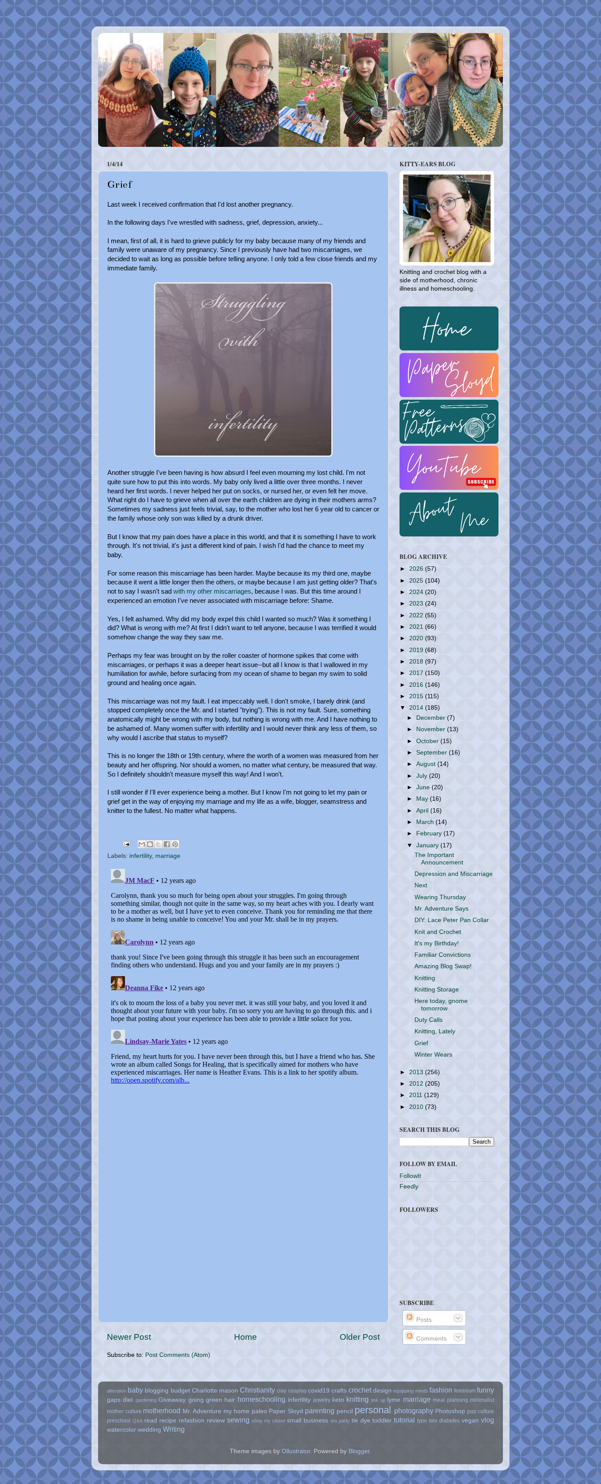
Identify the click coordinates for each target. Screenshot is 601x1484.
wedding (149, 1429)
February (429, 833)
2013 (417, 1072)
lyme (393, 1399)
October (428, 741)
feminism (465, 1391)
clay (281, 1391)
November (431, 729)
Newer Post (129, 1337)
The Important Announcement (438, 858)
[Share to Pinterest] (175, 844)
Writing (174, 1429)
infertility (140, 856)
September (432, 752)
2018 (417, 661)
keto (338, 1399)
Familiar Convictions (442, 955)
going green (205, 1399)
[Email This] (141, 844)
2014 (417, 707)
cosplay (297, 1391)
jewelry (321, 1400)
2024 (417, 592)
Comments (430, 1338)
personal (373, 1409)
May (423, 798)
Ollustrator (296, 1451)
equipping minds (410, 1390)
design (382, 1390)
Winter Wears (433, 1054)
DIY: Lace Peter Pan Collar (451, 920)
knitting (357, 1399)
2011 (416, 1095)
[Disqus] (243, 975)
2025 (417, 580)
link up (378, 1400)
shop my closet (268, 1420)
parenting (319, 1411)
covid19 (319, 1390)
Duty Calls (428, 1020)
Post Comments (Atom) (177, 1355)
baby (135, 1390)
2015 (417, 696)
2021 (417, 626)
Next (420, 885)
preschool (119, 1421)
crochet (359, 1390)
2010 (417, 1107)
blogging (157, 1390)
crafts (339, 1390)
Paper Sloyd (286, 1411)
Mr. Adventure (202, 1411)
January (428, 845)
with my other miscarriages (212, 591)
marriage (167, 856)
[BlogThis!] (150, 844)
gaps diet (120, 1399)
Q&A (137, 1420)
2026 (417, 568)
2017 (417, 673)
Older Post (360, 1337)
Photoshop (450, 1411)
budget (180, 1390)
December (431, 718)
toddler (382, 1420)
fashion (440, 1390)
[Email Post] (125, 843)
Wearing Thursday (440, 897)
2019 (417, 650)
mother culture (124, 1411)
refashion (192, 1420)
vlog (487, 1420)
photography (413, 1411)
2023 (417, 603)
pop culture (481, 1411)
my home (237, 1411)
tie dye (361, 1420)
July (422, 776)
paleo (259, 1411)
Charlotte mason (215, 1390)
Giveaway (172, 1399)
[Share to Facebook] (166, 844)
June (424, 787)
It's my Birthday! (436, 943)
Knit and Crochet (437, 932)
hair (229, 1399)
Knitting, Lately (434, 1031)
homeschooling (262, 1399)
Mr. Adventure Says (441, 908)
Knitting (424, 978)
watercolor (121, 1429)
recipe (167, 1420)
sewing (238, 1420)
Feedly (408, 1186)
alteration (116, 1390)
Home (245, 1337)
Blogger (359, 1451)
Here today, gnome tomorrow (441, 1004)
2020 (417, 638)
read (150, 1420)
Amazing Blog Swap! (443, 966)
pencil (345, 1411)
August (426, 764)
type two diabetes (438, 1421)
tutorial (404, 1420)
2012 (417, 1083)
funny (485, 1390)
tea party (340, 1420)
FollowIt (410, 1176)
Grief (421, 1043)
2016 (417, 685)
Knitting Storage (436, 989)
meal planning (450, 1400)
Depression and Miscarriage (453, 874)
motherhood (161, 1411)
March (426, 822)
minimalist (482, 1400)
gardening (146, 1400)
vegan (470, 1420)
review (216, 1420)
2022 (417, 615)
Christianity (257, 1390)
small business (307, 1420)
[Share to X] (158, 844)
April (423, 810)
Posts (423, 1319)
